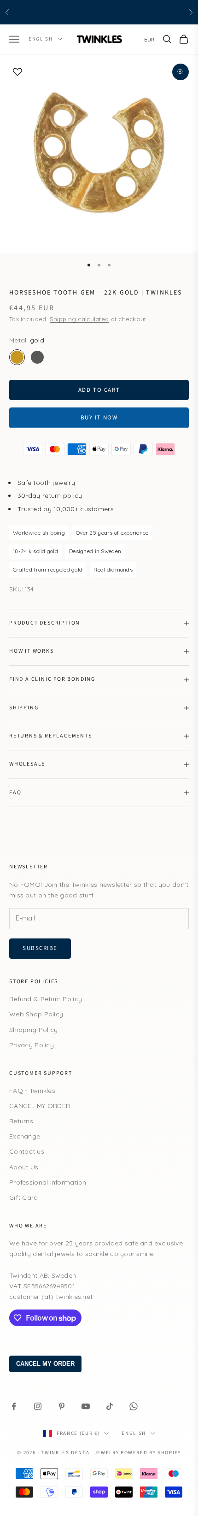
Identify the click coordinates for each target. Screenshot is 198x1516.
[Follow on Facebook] (13, 1406)
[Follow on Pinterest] (61, 1406)
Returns (21, 1121)
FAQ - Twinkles (32, 1090)
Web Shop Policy (36, 1014)
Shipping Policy (33, 1030)
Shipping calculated (79, 319)
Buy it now (99, 417)
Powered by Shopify (151, 1452)
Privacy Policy (31, 1045)
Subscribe (40, 948)
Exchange (24, 1136)
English (41, 38)
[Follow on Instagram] (37, 1406)
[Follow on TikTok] (109, 1406)
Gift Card (23, 1197)
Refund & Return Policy (45, 999)
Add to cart (99, 390)
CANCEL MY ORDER (39, 1106)
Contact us (26, 1151)
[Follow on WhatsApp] (133, 1406)
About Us (23, 1167)
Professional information (48, 1182)
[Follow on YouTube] (85, 1406)
